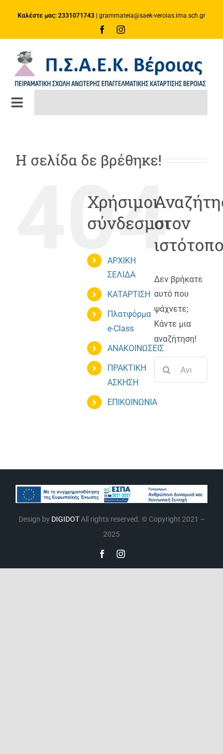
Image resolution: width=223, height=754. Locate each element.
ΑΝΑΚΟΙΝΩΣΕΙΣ (135, 348)
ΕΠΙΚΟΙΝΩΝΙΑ (132, 402)
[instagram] (121, 29)
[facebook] (102, 29)
